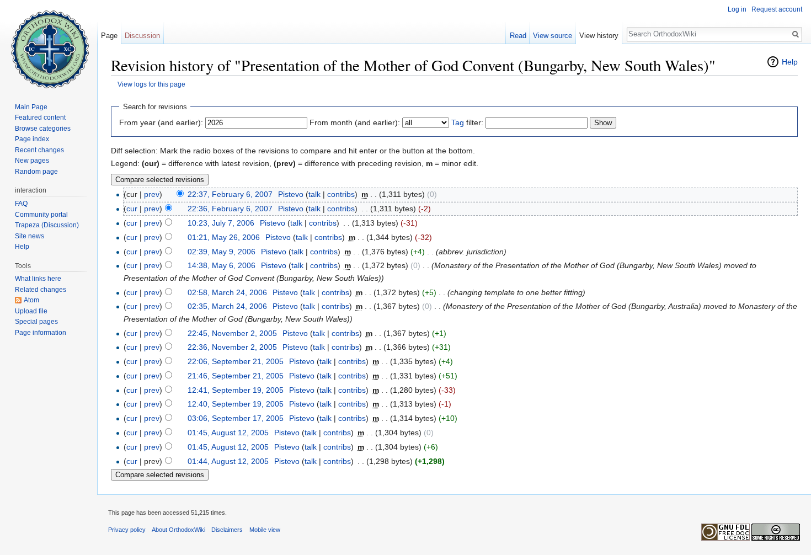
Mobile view (264, 529)
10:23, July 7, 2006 (221, 222)
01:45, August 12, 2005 (228, 432)
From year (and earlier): (161, 122)
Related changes (40, 289)
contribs (341, 194)
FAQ (21, 203)
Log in (737, 9)
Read (518, 35)
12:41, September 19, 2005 (236, 390)
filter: (467, 122)
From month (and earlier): (355, 122)
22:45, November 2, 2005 (232, 333)
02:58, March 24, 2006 (227, 292)
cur (131, 208)
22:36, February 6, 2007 (230, 208)
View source (552, 35)
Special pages (36, 321)
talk (314, 194)
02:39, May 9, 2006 (221, 251)
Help (790, 61)
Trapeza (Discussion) (47, 225)
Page (109, 35)
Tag (457, 122)
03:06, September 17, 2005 (236, 418)
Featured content (40, 117)
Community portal (41, 214)
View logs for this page (151, 84)
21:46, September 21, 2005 (236, 375)
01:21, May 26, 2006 (224, 237)
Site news (29, 236)
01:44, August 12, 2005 (228, 461)
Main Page (31, 107)
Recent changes (39, 150)
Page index (32, 139)
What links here (38, 278)
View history (598, 35)
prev (151, 194)
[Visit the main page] (48, 44)
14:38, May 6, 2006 (221, 265)
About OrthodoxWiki (178, 529)
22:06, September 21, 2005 (236, 361)
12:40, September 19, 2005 (236, 403)
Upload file (31, 311)
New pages (32, 160)
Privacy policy (127, 529)
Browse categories (43, 128)
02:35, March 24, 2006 (227, 306)
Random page (36, 171)
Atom (31, 300)
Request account (776, 9)
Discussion (142, 35)
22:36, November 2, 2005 (232, 347)
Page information (40, 333)
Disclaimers (227, 529)
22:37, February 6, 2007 (230, 194)
